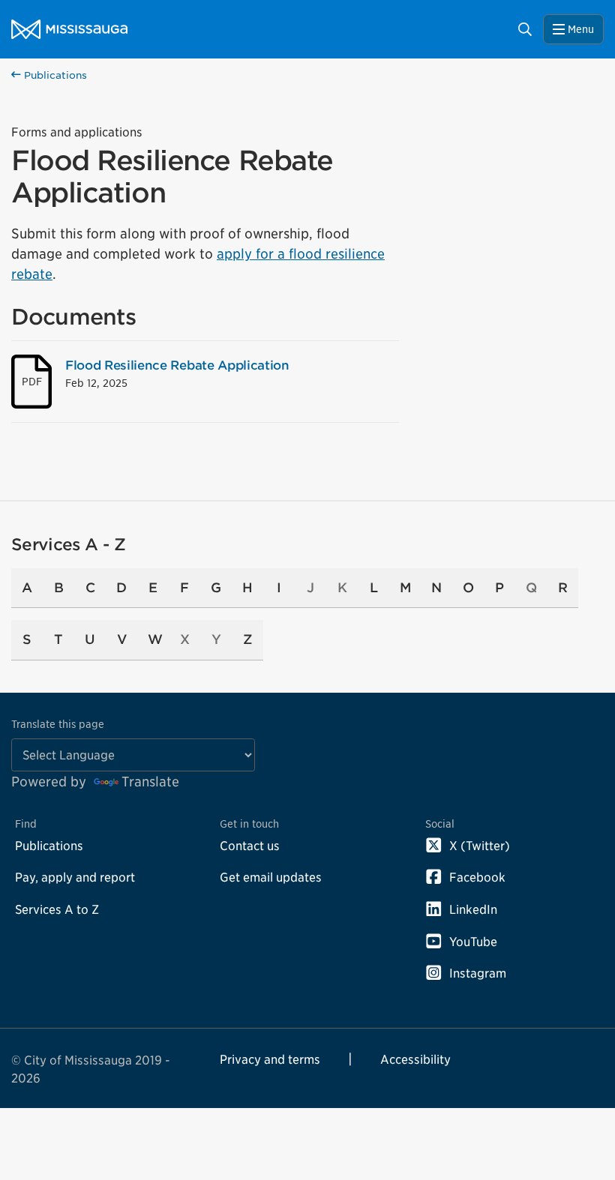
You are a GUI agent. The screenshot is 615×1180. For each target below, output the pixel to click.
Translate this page (57, 723)
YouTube (473, 941)
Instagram (477, 973)
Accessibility (415, 1059)
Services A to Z (57, 909)
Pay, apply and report (75, 877)
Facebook (477, 877)
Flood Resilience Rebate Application (177, 365)
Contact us (250, 845)
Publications (54, 75)
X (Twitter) (479, 845)
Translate (150, 781)
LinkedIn (473, 909)
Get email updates (271, 877)
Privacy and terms (270, 1059)
